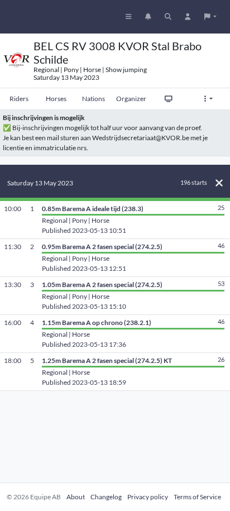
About (75, 497)
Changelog (106, 497)
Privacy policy (147, 497)
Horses (56, 98)
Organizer (131, 98)
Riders (18, 98)
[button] (210, 16)
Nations (93, 98)
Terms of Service (197, 497)
